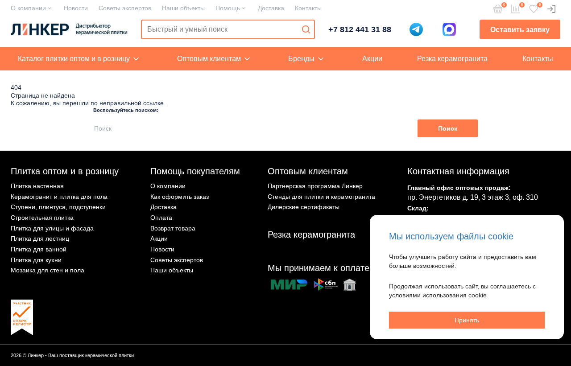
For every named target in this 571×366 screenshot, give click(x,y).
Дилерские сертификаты (303, 206)
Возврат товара (172, 228)
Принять (467, 320)
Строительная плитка (42, 217)
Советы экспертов (125, 8)
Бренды (301, 58)
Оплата (161, 217)
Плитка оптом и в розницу (65, 171)
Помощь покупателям (195, 171)
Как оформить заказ (179, 196)
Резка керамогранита (452, 58)
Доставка (271, 8)
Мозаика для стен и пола (47, 270)
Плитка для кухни (36, 259)
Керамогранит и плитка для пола (59, 196)
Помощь (227, 8)
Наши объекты (183, 8)
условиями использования (428, 295)
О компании (28, 8)
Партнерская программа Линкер (315, 185)
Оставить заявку (520, 29)
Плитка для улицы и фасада (52, 228)
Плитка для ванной (38, 249)
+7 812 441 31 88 (359, 29)
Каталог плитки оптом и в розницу (74, 58)
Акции (372, 58)
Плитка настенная (37, 185)
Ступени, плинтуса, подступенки (58, 206)
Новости (76, 8)
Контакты (308, 8)
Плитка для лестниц (40, 238)
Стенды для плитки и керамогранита (321, 196)
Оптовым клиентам (209, 58)
